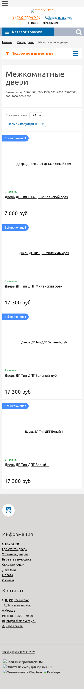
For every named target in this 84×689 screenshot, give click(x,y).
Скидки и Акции (13, 564)
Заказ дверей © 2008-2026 (18, 652)
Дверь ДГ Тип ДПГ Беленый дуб (31, 375)
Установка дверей (15, 554)
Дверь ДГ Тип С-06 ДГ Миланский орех (36, 197)
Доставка (9, 570)
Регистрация (50, 22)
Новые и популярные (23, 124)
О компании (10, 544)
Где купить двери (14, 549)
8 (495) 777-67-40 (26, 17)
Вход (35, 22)
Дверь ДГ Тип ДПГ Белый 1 (27, 465)
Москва (10, 610)
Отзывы (8, 580)
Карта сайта (14, 626)
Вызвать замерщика (16, 559)
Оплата (7, 575)
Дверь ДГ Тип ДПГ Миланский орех (33, 286)
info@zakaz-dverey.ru (21, 621)
